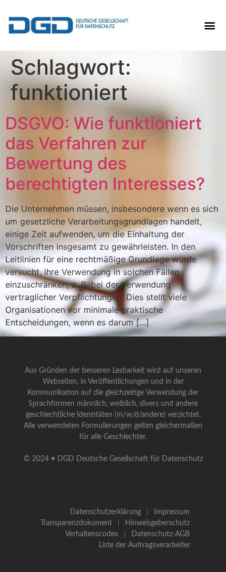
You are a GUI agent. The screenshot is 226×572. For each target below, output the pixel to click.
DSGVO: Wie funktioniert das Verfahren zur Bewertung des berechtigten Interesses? (105, 153)
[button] (209, 25)
